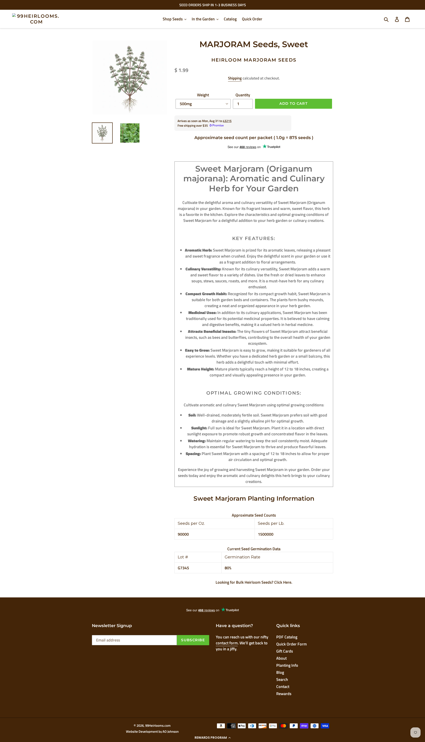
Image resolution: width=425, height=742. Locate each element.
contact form (227, 643)
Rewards (283, 694)
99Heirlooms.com (158, 725)
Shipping (235, 78)
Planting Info (287, 665)
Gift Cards (284, 651)
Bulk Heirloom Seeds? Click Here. (264, 582)
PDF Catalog (286, 637)
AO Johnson (170, 731)
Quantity (243, 95)
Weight (203, 95)
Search (282, 679)
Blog (280, 672)
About (281, 658)
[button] (212, 737)
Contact (282, 687)
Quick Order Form (291, 644)
